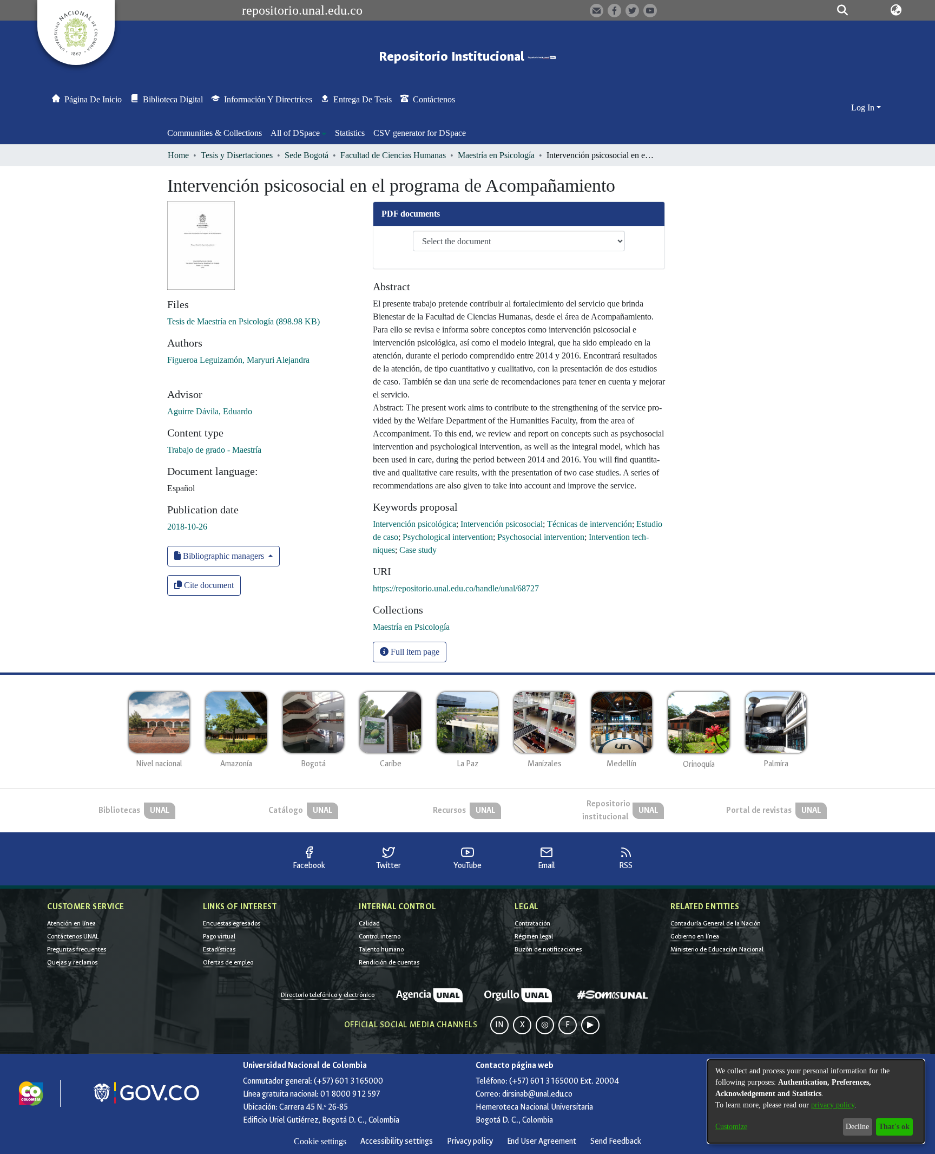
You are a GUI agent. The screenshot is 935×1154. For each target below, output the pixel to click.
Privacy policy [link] (470, 1141)
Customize (731, 1127)
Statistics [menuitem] (350, 133)
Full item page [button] (414, 651)
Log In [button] (864, 107)
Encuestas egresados (231, 923)
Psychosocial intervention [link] (540, 537)
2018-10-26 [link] (187, 526)
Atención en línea (71, 923)
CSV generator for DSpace (419, 133)
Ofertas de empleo (228, 962)
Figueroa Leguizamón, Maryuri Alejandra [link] (238, 359)
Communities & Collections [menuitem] (214, 133)
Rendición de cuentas (389, 962)
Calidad (369, 923)
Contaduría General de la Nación (715, 923)
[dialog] (816, 1101)
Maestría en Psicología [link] (496, 155)
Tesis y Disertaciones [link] (237, 155)
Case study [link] (418, 550)
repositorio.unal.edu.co (302, 10)
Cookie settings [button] (320, 1141)
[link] (243, 321)
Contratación (532, 923)
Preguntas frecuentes (76, 949)
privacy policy (832, 1105)
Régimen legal (534, 936)
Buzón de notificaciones (548, 949)
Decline (857, 1127)
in (499, 1025)
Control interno (379, 936)
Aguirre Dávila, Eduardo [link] (209, 411)
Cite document (208, 585)
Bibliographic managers (223, 555)
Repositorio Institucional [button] (453, 56)
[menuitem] (298, 133)
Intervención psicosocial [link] (501, 524)
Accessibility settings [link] (396, 1141)
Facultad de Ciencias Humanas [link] (393, 155)
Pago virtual (219, 936)
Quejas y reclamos (72, 962)
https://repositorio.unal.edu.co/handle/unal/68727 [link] (456, 588)
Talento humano (381, 949)
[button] (842, 10)
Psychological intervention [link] (448, 537)
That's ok (894, 1127)
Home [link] (178, 155)
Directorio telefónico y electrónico (327, 994)
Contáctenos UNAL (72, 936)
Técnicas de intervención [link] (589, 524)
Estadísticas (219, 949)
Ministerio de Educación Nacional (716, 949)
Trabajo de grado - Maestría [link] (214, 449)
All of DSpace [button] (295, 133)
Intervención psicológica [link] (414, 524)
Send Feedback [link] (615, 1141)
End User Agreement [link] (541, 1141)
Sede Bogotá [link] (306, 155)
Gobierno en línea (694, 936)
